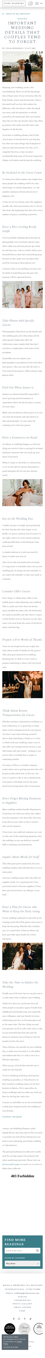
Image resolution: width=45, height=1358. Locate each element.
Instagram (17, 1116)
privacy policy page (10, 1164)
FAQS (23, 1310)
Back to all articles (18, 14)
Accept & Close (10, 1347)
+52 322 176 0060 (32, 1289)
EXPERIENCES (22, 1300)
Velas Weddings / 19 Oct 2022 (19, 48)
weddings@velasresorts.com (26, 1293)
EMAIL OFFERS (22, 1307)
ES (41, 3)
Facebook (6, 1116)
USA (33, 1285)
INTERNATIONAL (22, 1289)
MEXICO (14, 1285)
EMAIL (22, 1293)
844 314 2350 (36, 1285)
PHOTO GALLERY (22, 1304)
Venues (22, 1297)
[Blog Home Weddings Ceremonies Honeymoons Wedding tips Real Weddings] (22, 1263)
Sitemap (31, 1341)
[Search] (37, 1250)
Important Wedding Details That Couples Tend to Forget (22, 32)
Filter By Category (15, 1258)
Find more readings (15, 1242)
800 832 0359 (19, 1285)
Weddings (22, 19)
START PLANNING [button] (14, 3)
